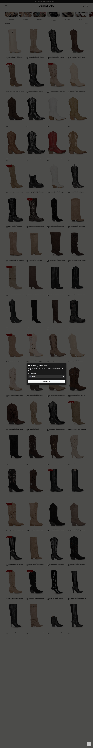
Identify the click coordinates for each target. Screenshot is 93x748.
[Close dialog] (65, 365)
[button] (46, 376)
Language (33, 373)
